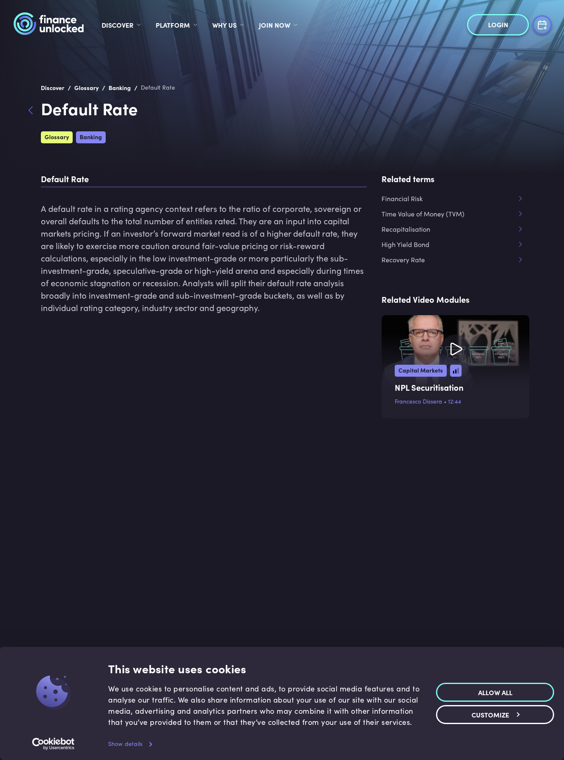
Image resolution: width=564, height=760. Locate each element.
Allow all (495, 692)
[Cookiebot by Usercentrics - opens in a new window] (53, 744)
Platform (173, 24)
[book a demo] (542, 23)
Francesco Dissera (418, 401)
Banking (91, 137)
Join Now (274, 24)
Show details (125, 744)
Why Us (224, 24)
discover (117, 24)
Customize (490, 714)
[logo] (48, 24)
